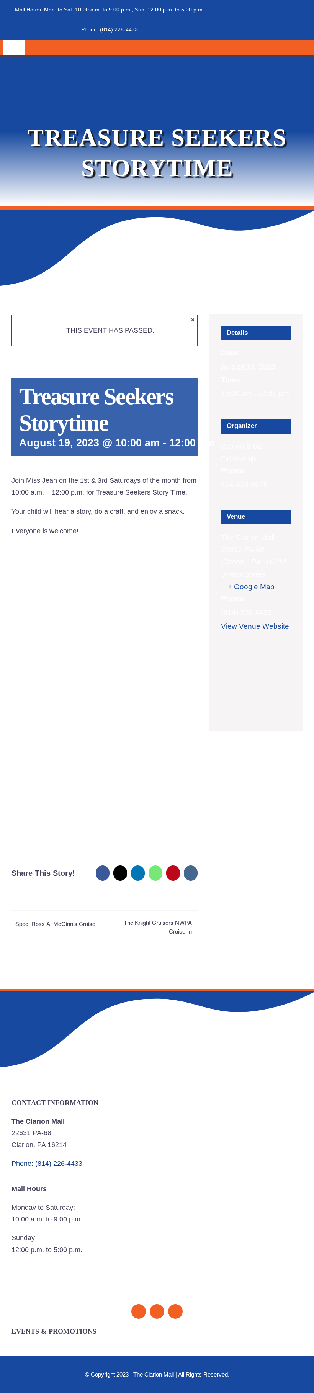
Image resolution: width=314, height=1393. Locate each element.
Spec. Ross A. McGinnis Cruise (55, 923)
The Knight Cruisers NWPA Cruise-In (158, 926)
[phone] (175, 1311)
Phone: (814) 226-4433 (109, 29)
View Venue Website (255, 626)
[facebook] (138, 1311)
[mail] (157, 1311)
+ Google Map (251, 587)
